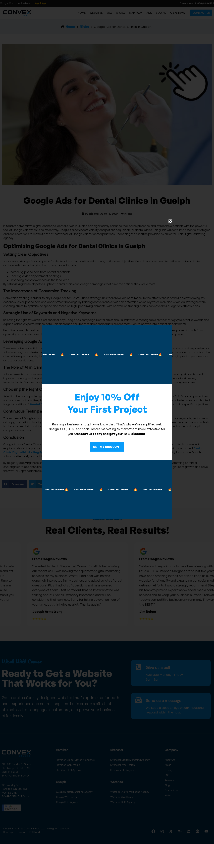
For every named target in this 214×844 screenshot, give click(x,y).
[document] (107, 422)
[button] (170, 221)
